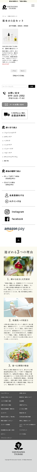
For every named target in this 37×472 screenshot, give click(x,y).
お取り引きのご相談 (6, 405)
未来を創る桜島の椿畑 (25, 416)
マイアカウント (23, 430)
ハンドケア (8, 145)
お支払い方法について (6, 397)
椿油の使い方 (22, 413)
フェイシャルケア (10, 133)
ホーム (4, 16)
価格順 (20, 26)
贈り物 (6, 161)
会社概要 (21, 401)
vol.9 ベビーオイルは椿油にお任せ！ (27, 425)
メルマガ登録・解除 (6, 401)
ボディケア (8, 137)
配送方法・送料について (25, 397)
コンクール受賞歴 (5, 424)
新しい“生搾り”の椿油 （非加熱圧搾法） (11, 177)
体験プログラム (23, 405)
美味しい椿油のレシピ (25, 420)
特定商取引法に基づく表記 (7, 430)
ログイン (3, 434)
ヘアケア (7, 141)
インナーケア (8, 149)
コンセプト (4, 413)
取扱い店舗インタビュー (7, 420)
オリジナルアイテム (11, 157)
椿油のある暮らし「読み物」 (8, 416)
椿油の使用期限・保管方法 (7, 409)
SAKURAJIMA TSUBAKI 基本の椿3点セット (10, 47)
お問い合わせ (22, 393)
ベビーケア (8, 153)
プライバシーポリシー (6, 438)
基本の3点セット (13, 16)
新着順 (26, 26)
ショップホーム (5, 393)
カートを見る (22, 434)
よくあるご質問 (23, 409)
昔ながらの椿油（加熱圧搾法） (9, 183)
